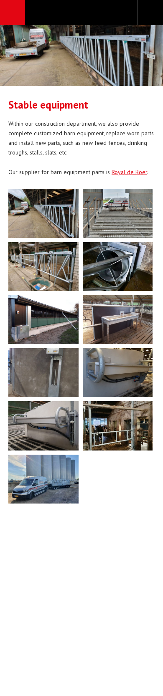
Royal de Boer (129, 172)
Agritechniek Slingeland (81, 13)
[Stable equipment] (43, 213)
